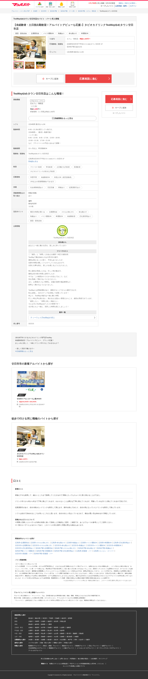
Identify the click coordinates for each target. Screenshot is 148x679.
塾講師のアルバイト (34, 646)
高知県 (81, 633)
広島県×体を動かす (58, 543)
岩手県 (43, 627)
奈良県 (56, 621)
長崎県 (43, 636)
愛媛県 (75, 633)
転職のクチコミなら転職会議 (58, 663)
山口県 (56, 633)
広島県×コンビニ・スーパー (104, 551)
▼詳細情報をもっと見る (24, 351)
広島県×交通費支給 (22, 543)
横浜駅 (50, 639)
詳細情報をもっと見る (63, 118)
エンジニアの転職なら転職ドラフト (74, 666)
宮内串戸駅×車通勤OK (44, 551)
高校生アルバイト (67, 646)
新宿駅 (37, 639)
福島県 (69, 627)
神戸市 (70, 639)
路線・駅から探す (45, 643)
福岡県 (30, 636)
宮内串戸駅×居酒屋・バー (43, 554)
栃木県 (64, 618)
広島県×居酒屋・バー (84, 551)
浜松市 (56, 639)
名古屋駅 (63, 639)
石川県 (56, 630)
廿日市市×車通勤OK (114, 545)
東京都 (30, 618)
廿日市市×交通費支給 (23, 545)
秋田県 (56, 627)
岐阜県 (37, 624)
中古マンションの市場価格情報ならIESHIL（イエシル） (87, 663)
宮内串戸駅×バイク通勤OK (25, 551)
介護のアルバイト (68, 648)
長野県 (43, 630)
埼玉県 (45, 618)
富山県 (50, 630)
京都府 (43, 621)
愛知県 (30, 624)
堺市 (75, 639)
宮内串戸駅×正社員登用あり (64, 551)
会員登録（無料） (121, 6)
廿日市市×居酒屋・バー (23, 554)
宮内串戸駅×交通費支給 (44, 548)
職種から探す (58, 643)
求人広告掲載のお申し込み (49, 658)
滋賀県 (50, 621)
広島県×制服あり (73, 543)
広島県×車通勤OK (105, 543)
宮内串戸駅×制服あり (105, 548)
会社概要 (94, 658)
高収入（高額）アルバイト (51, 646)
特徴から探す (68, 643)
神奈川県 (37, 618)
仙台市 (81, 639)
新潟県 (37, 630)
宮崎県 (62, 636)
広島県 (50, 633)
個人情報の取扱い (83, 658)
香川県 (69, 633)
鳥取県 (30, 633)
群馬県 (70, 618)
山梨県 (30, 630)
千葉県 (51, 618)
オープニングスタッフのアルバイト (108, 648)
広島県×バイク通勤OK (89, 543)
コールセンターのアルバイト (86, 648)
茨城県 (57, 618)
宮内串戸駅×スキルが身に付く (65, 548)
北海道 (30, 627)
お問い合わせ (64, 658)
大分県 (56, 636)
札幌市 (88, 639)
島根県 (37, 633)
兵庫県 (37, 621)
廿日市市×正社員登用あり (24, 548)
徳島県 (62, 633)
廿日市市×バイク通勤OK (96, 545)
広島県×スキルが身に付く (40, 543)
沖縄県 (76, 636)
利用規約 (73, 658)
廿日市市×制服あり (79, 545)
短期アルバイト (107, 646)
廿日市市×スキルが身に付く (42, 545)
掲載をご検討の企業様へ (127, 3)
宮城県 (50, 627)
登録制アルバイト (80, 646)
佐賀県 (37, 636)
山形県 (62, 627)
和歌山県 (63, 621)
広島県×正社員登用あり (122, 543)
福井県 (62, 630)
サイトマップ (103, 658)
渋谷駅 (30, 639)
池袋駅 (43, 639)
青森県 (37, 627)
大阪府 (30, 621)
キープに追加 (51, 79)
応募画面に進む (88, 78)
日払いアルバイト (94, 646)
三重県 (50, 624)
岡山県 (43, 633)
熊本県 (50, 636)
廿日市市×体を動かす (62, 545)
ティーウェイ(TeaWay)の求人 (42, 318)
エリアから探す (33, 643)
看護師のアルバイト (55, 648)
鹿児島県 (69, 636)
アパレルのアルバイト (35, 650)
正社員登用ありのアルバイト (37, 648)
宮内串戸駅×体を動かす (86, 548)
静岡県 (43, 624)
